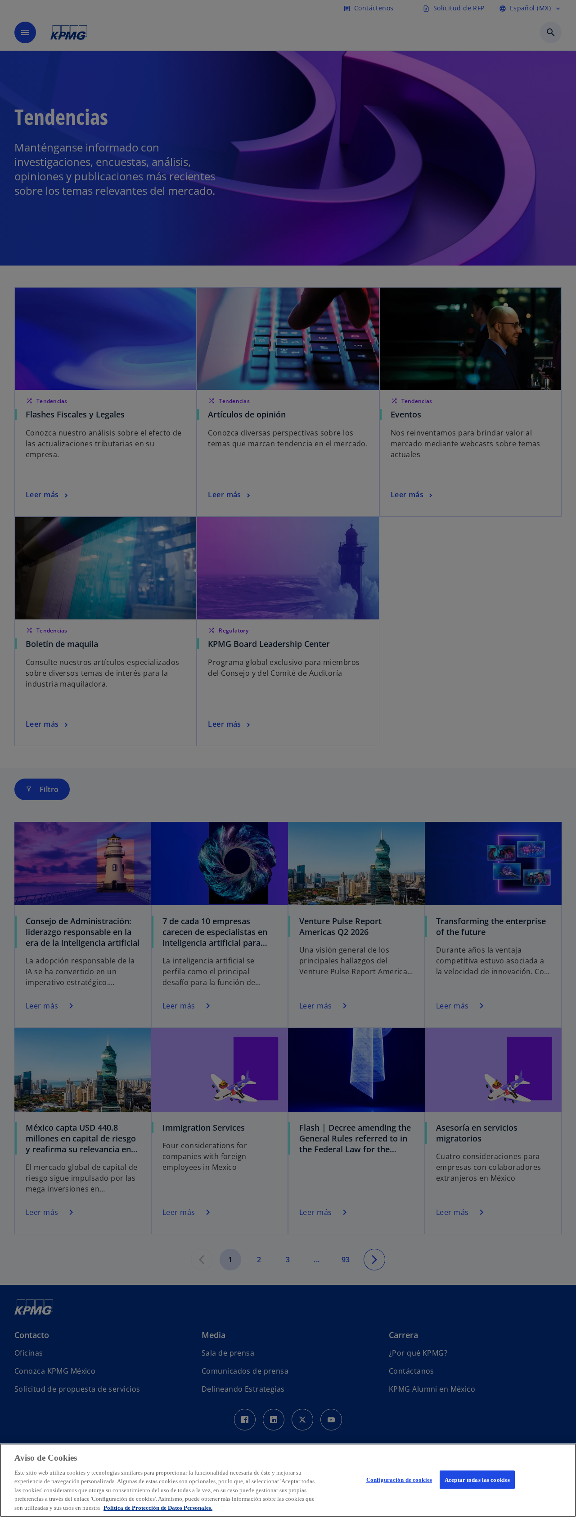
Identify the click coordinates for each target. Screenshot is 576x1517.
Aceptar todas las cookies (477, 1479)
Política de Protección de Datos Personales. (158, 1507)
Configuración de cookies (399, 1479)
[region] (288, 1480)
